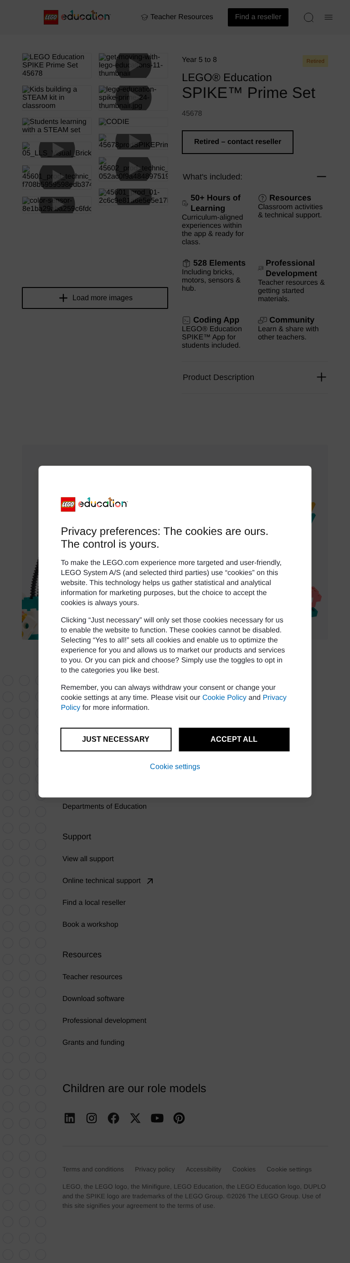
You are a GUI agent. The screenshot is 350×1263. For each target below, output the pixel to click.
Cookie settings (175, 766)
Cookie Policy (224, 698)
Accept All (234, 739)
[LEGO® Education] (95, 504)
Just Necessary (115, 739)
